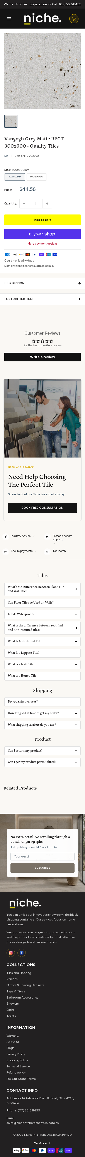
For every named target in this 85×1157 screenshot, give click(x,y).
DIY (6, 155)
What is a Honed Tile (22, 675)
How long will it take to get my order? (33, 713)
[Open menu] (9, 19)
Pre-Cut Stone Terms (21, 1079)
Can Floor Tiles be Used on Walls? (31, 602)
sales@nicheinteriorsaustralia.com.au (33, 1123)
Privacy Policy (16, 1054)
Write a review (42, 357)
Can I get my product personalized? (32, 762)
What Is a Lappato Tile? (23, 653)
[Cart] (74, 19)
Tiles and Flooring (19, 973)
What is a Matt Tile (21, 664)
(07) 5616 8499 (70, 4)
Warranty (13, 1036)
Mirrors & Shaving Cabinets (25, 985)
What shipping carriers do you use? (32, 725)
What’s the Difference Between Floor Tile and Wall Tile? (36, 589)
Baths (11, 1010)
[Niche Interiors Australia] (42, 19)
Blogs (10, 1048)
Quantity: (10, 203)
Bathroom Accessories (22, 997)
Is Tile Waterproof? (21, 614)
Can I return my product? (25, 750)
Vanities (12, 979)
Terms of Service (18, 1066)
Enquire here (38, 4)
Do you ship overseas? (23, 701)
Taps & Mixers (16, 991)
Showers (13, 1004)
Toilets (11, 1016)
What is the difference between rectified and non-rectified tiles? (35, 628)
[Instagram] (11, 953)
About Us (13, 1042)
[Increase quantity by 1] (47, 203)
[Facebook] (21, 953)
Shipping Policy (17, 1060)
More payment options (43, 243)
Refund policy (16, 1072)
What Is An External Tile (24, 641)
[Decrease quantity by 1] (24, 203)
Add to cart (42, 220)
